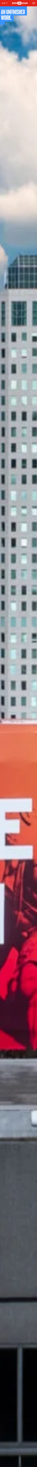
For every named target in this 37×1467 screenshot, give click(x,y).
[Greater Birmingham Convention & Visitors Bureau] (20, 3)
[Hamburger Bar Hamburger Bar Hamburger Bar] (33, 3)
